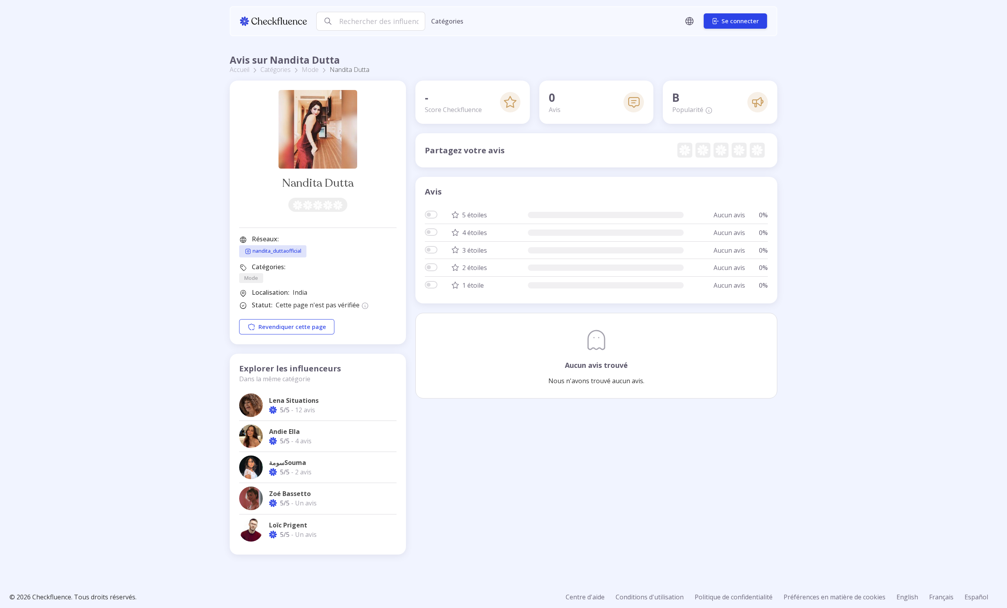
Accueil (239, 69)
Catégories (447, 21)
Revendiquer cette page (292, 327)
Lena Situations (294, 400)
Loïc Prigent (288, 525)
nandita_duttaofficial (276, 250)
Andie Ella (284, 431)
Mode (310, 69)
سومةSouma (287, 462)
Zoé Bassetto (290, 493)
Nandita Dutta (318, 183)
